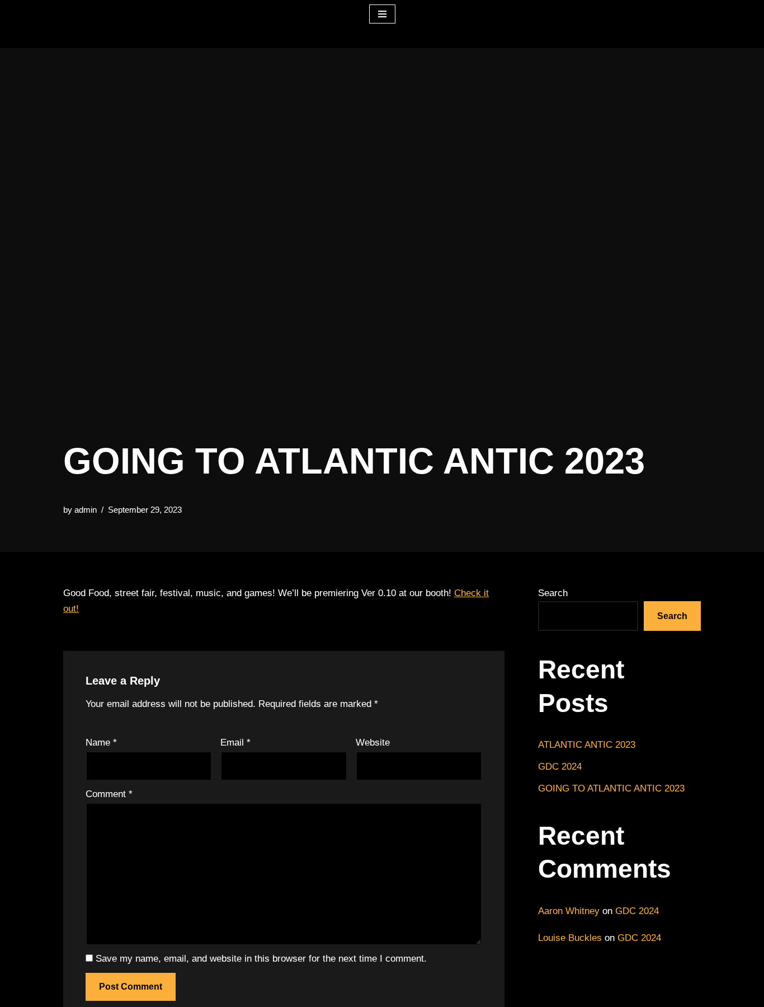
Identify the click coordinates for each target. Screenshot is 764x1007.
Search (553, 593)
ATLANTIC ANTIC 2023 (586, 744)
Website (373, 742)
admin (85, 509)
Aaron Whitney (569, 911)
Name (101, 742)
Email (235, 742)
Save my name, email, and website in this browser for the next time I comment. (261, 958)
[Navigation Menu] (382, 14)
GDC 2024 (560, 766)
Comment (109, 794)
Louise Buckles (570, 938)
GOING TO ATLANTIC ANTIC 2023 (611, 788)
